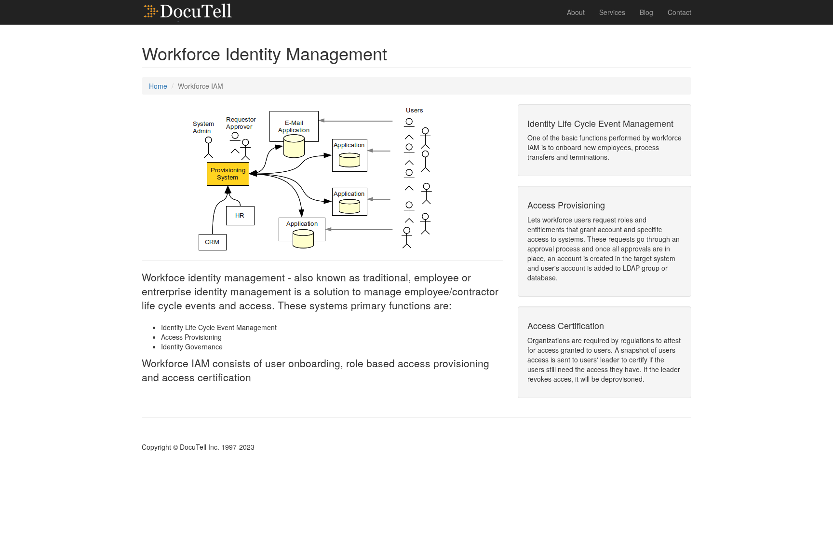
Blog (646, 12)
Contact (679, 12)
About (576, 12)
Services (612, 12)
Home (158, 86)
